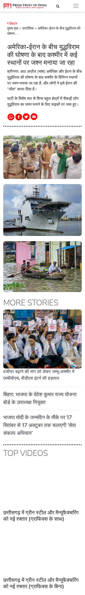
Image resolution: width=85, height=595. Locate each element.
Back (13, 23)
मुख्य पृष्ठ (12, 28)
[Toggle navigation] (76, 6)
